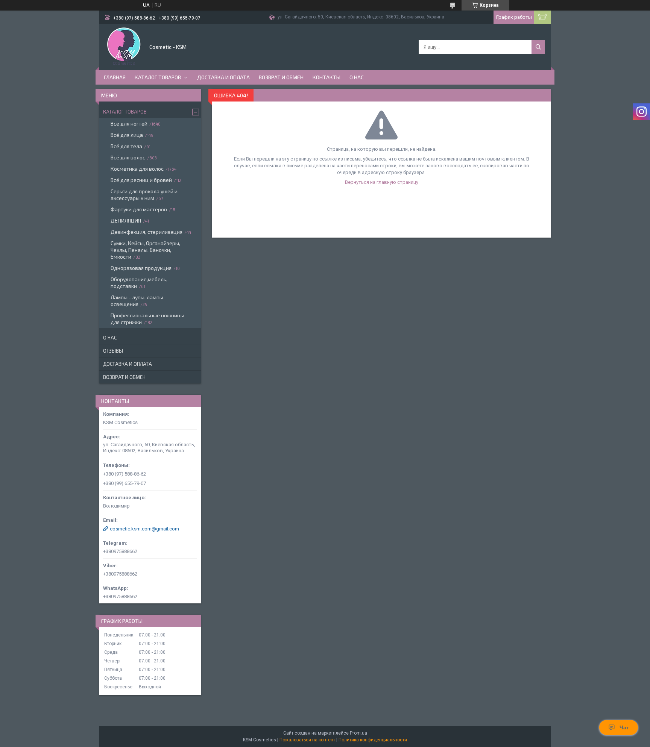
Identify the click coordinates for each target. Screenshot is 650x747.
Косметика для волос (137, 168)
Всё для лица (127, 135)
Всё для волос (128, 157)
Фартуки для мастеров (139, 209)
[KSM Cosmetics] (124, 46)
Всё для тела (126, 146)
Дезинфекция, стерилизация (146, 232)
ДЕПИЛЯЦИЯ (126, 220)
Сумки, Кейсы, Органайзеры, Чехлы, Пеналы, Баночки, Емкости (145, 250)
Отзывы (113, 351)
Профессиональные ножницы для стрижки (147, 318)
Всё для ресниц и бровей (141, 180)
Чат (624, 727)
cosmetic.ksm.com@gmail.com (144, 529)
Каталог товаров (158, 77)
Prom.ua (358, 733)
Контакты (326, 77)
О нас (356, 77)
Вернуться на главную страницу (381, 182)
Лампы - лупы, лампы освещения (137, 300)
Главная (115, 77)
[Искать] (538, 47)
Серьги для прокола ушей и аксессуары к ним (144, 194)
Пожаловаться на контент (307, 739)
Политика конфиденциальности (373, 739)
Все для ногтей (129, 123)
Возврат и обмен (281, 77)
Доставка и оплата (223, 77)
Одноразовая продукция (141, 268)
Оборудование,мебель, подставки (139, 282)
